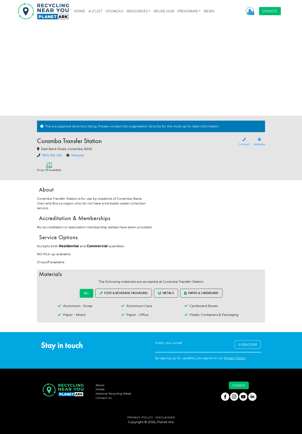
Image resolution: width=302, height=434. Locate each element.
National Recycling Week (113, 393)
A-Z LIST (96, 11)
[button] (250, 10)
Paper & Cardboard (203, 293)
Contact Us (104, 397)
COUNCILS (114, 11)
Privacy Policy (235, 358)
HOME (79, 11)
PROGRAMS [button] (187, 11)
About (100, 385)
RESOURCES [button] (137, 11)
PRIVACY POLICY (140, 417)
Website (77, 155)
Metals (168, 293)
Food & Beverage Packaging (126, 293)
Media (100, 389)
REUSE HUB (164, 11)
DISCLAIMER (165, 417)
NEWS (209, 11)
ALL (86, 293)
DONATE (270, 11)
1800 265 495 (52, 155)
